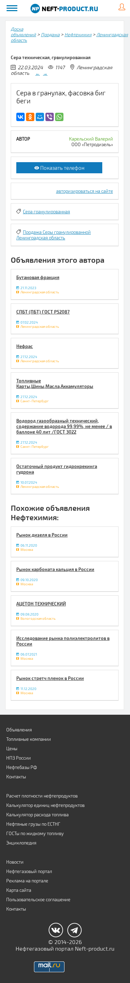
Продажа (50, 34)
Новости (15, 862)
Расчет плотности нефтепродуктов (42, 796)
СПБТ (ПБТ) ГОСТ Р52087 (43, 312)
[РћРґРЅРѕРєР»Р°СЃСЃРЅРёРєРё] (30, 117)
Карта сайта (18, 890)
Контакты (16, 776)
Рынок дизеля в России (42, 535)
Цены (11, 748)
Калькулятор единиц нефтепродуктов (45, 805)
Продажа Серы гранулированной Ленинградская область (53, 234)
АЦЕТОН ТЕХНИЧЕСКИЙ (41, 604)
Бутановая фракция (37, 277)
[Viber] (49, 117)
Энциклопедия (21, 843)
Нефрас (24, 346)
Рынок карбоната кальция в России (55, 569)
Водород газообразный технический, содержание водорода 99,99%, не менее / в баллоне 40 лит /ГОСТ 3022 (64, 426)
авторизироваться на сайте (84, 191)
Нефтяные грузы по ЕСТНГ (33, 824)
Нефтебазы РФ (21, 767)
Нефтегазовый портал (29, 871)
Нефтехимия (78, 34)
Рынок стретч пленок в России (50, 678)
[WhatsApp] (59, 117)
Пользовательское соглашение (38, 899)
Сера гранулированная (46, 211)
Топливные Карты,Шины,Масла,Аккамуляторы (54, 383)
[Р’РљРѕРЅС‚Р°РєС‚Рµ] (20, 117)
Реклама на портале (27, 880)
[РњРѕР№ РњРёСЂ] (40, 117)
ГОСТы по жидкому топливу (35, 833)
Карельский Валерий (91, 139)
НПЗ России (18, 758)
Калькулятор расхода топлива (37, 814)
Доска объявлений (23, 31)
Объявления (19, 729)
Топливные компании (28, 739)
